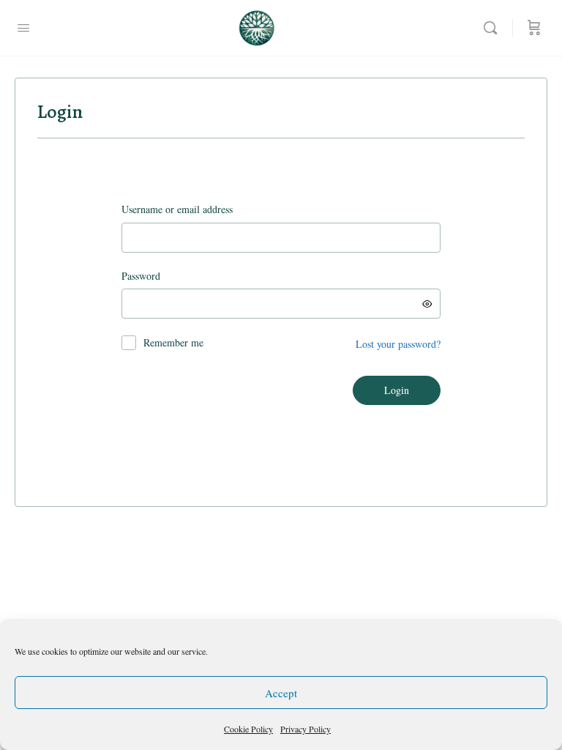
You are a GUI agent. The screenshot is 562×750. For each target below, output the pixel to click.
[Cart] (534, 28)
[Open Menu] (23, 27)
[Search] (494, 28)
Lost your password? (398, 344)
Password (163, 275)
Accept (281, 693)
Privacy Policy (305, 729)
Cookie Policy (248, 729)
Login (396, 390)
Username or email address (199, 209)
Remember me (173, 342)
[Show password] (427, 303)
